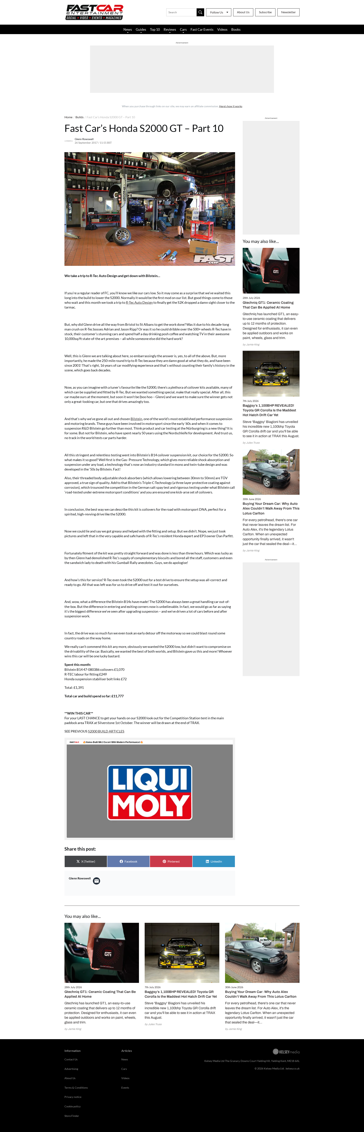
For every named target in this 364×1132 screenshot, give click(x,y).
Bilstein (136, 419)
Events (125, 1087)
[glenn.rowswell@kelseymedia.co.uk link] (96, 881)
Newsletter (288, 12)
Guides (141, 29)
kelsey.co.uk (293, 1068)
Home (68, 117)
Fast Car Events (202, 29)
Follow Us (216, 12)
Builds (79, 117)
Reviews (170, 29)
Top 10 (155, 29)
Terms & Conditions (76, 1087)
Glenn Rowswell (84, 139)
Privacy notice (72, 1096)
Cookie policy (72, 1106)
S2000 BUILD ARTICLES (106, 731)
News (127, 29)
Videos (222, 29)
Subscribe (265, 12)
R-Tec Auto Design (139, 302)
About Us (243, 12)
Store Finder (71, 1115)
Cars (183, 29)
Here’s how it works (230, 106)
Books (236, 29)
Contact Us (71, 1059)
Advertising (71, 1068)
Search (200, 12)
